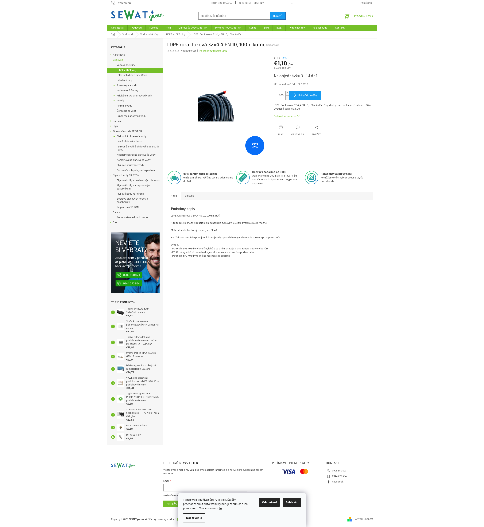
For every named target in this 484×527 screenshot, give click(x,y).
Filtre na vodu (124, 106)
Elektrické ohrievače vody (131, 136)
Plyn (115, 126)
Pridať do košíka (307, 95)
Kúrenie (117, 121)
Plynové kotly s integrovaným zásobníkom (133, 187)
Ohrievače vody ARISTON (127, 131)
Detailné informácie (285, 116)
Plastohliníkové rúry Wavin (132, 75)
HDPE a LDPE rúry (127, 70)
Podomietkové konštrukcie (132, 217)
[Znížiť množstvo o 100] (287, 97)
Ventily (120, 101)
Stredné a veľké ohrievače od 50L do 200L (139, 148)
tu (220, 508)
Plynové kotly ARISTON (126, 175)
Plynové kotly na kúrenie (131, 194)
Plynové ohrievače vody (130, 165)
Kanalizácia (119, 55)
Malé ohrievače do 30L (130, 141)
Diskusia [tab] (189, 196)
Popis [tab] (174, 196)
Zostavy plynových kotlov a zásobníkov (132, 200)
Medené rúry (125, 80)
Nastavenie (194, 518)
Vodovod (118, 60)
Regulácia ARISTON (128, 207)
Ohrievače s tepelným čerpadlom (136, 170)
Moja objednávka (221, 3)
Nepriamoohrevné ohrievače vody (136, 155)
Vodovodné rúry (126, 65)
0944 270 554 (339, 476)
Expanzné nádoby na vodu (131, 116)
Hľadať (278, 15)
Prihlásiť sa (174, 504)
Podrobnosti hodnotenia (213, 51)
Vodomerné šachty (127, 90)
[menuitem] (117, 28)
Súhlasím (292, 502)
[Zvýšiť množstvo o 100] (287, 93)
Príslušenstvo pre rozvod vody (134, 96)
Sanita (116, 212)
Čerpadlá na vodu (127, 111)
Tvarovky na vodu (127, 85)
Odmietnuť (269, 502)
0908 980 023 (339, 471)
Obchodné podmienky (252, 3)
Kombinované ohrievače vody (134, 160)
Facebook (337, 482)
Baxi (115, 222)
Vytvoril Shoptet (364, 519)
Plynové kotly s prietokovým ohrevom (138, 180)
